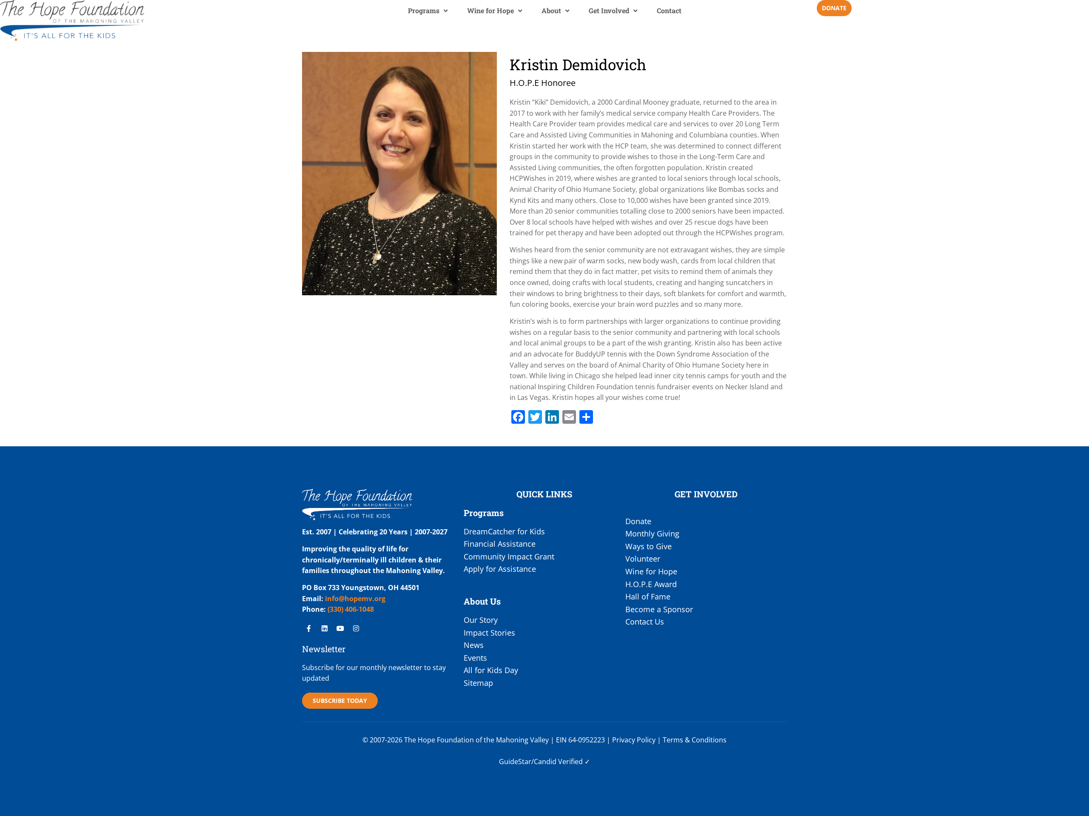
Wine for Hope (490, 10)
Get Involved (609, 10)
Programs (423, 10)
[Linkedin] (324, 628)
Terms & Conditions (695, 740)
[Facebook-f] (309, 628)
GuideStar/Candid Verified (541, 761)
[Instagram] (356, 628)
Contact (669, 10)
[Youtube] (340, 628)
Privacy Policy (634, 740)
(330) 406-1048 (350, 609)
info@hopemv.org (355, 598)
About (551, 10)
